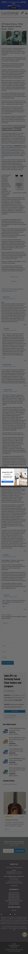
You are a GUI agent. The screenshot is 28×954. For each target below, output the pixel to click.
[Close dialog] (26, 469)
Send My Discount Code (7, 481)
